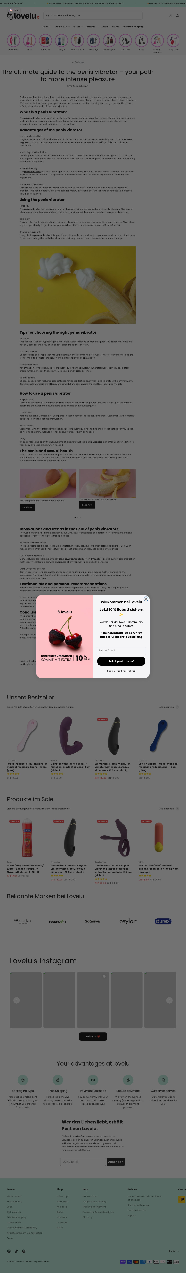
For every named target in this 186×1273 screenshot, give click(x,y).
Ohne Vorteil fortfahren (121, 671)
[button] (14, 10)
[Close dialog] (146, 599)
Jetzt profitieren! (121, 661)
